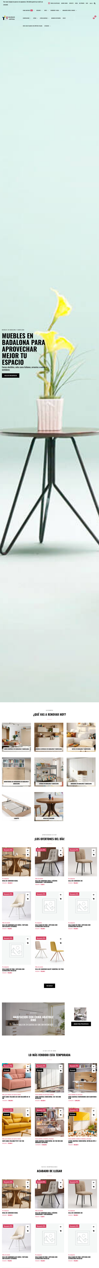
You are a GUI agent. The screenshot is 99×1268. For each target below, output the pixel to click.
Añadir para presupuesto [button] (81, 1024)
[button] (28, 10)
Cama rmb (80, 1015)
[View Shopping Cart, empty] (94, 18)
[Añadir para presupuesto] (28, 855)
